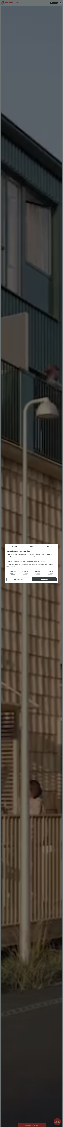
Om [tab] (48, 546)
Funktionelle (25, 571)
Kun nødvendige (18, 579)
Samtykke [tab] (14, 546)
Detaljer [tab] (31, 546)
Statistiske (37, 571)
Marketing (50, 571)
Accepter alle (44, 579)
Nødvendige (13, 571)
